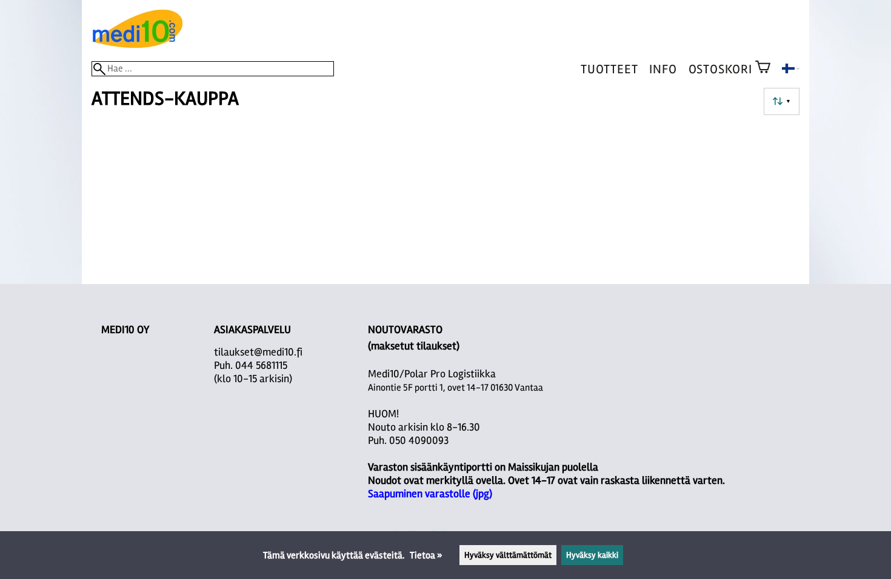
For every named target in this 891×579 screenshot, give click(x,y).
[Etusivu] (137, 45)
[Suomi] (790, 70)
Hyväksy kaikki (592, 555)
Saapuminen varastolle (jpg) (430, 493)
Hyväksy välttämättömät (508, 555)
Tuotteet (609, 69)
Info (662, 69)
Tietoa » (426, 555)
